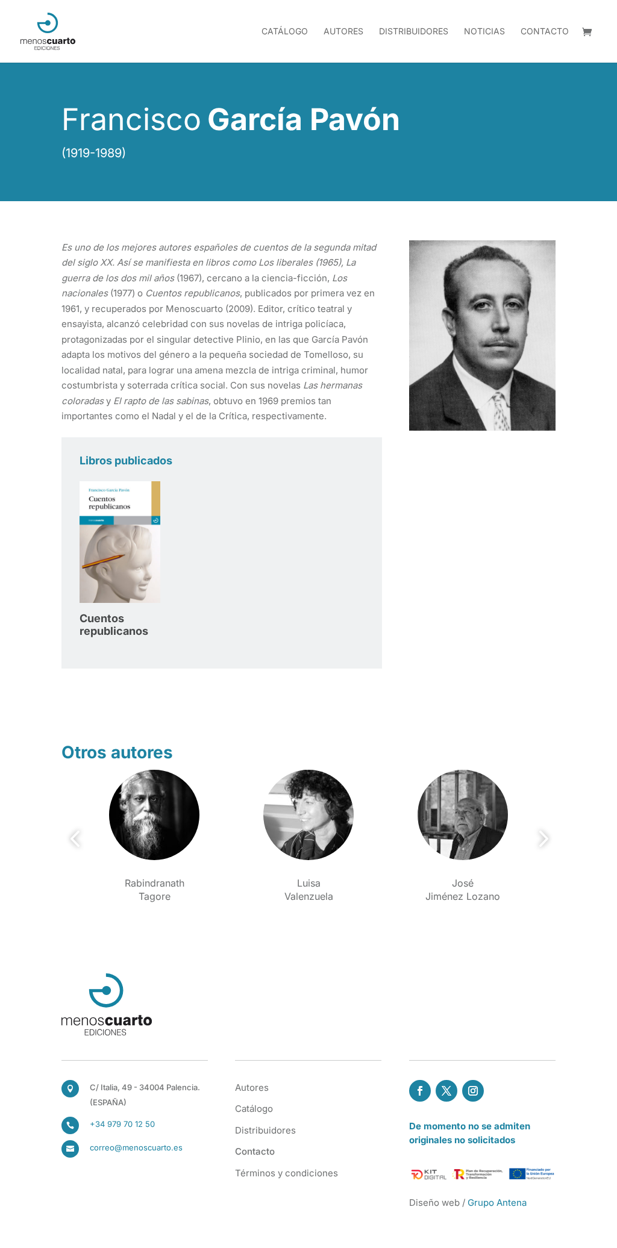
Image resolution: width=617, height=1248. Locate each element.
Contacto (545, 31)
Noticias (484, 31)
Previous (77, 839)
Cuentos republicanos (114, 625)
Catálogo (285, 31)
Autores (343, 31)
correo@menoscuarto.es (136, 1147)
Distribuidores (413, 31)
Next (540, 839)
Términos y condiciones (286, 1173)
